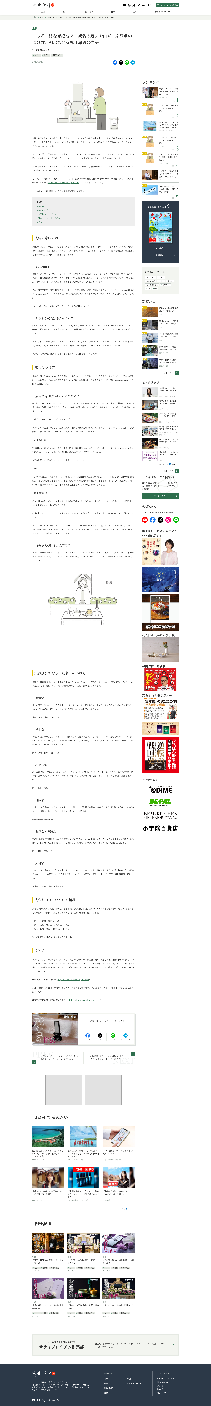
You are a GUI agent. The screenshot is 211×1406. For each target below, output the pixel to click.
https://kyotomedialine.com (82, 1000)
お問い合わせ (161, 1393)
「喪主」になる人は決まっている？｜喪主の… (47, 1261)
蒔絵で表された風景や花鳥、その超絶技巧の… (168, 309)
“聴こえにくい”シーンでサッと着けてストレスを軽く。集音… (168, 91)
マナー (37, 55)
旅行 (65, 11)
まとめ (40, 222)
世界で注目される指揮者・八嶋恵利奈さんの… (168, 361)
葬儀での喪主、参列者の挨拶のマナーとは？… (118, 1307)
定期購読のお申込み (164, 1382)
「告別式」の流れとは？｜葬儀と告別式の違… (83, 1261)
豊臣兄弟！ (151, 277)
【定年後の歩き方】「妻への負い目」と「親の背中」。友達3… (168, 189)
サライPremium (134, 1383)
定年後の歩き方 (152, 285)
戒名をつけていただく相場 (48, 218)
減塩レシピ (151, 281)
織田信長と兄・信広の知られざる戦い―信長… (168, 322)
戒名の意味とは (44, 206)
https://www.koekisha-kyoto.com (63, 182)
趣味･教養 (89, 11)
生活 (135, 11)
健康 (113, 11)
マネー (161, 281)
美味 (43, 11)
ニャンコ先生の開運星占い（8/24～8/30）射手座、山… (168, 108)
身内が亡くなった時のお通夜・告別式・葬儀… (118, 1261)
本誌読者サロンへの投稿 (165, 1378)
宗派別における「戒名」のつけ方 (51, 214)
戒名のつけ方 (43, 210)
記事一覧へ (168, 372)
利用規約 (160, 1389)
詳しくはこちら (160, 495)
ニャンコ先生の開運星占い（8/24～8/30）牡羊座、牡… (168, 140)
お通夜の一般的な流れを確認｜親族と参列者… (83, 1307)
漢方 (155, 288)
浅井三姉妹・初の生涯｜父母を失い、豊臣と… (168, 348)
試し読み (159, 248)
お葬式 (47, 55)
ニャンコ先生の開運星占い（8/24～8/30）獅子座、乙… (168, 157)
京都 (148, 288)
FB (99, 1000)
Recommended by (119, 1209)
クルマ (161, 277)
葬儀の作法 (50, 17)
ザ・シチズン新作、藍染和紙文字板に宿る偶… (168, 335)
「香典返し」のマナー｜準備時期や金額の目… (47, 1307)
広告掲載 (160, 1385)
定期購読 (159, 255)
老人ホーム (166, 285)
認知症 (170, 281)
